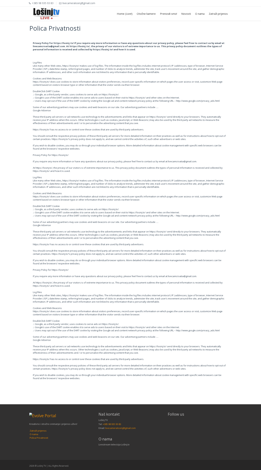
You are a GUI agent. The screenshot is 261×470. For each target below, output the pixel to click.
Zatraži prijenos (218, 13)
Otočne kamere (146, 13)
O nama (200, 13)
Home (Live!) (124, 13)
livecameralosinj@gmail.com (120, 428)
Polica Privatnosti (39, 437)
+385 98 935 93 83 (112, 424)
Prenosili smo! (168, 13)
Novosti (186, 13)
